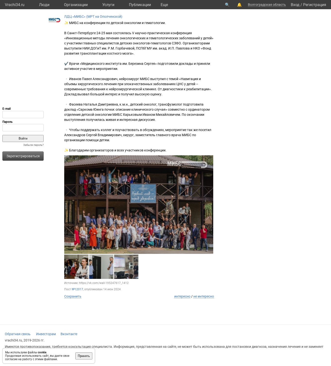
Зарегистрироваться (23, 156)
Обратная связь (18, 334)
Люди (44, 4)
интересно (182, 296)
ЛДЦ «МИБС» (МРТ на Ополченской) (93, 16)
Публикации (140, 4)
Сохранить (72, 296)
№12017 (77, 289)
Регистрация (314, 4)
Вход (295, 4)
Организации (76, 4)
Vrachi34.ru (14, 4)
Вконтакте (69, 334)
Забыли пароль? (33, 145)
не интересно (203, 296)
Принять (84, 356)
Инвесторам (46, 334)
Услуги (108, 4)
